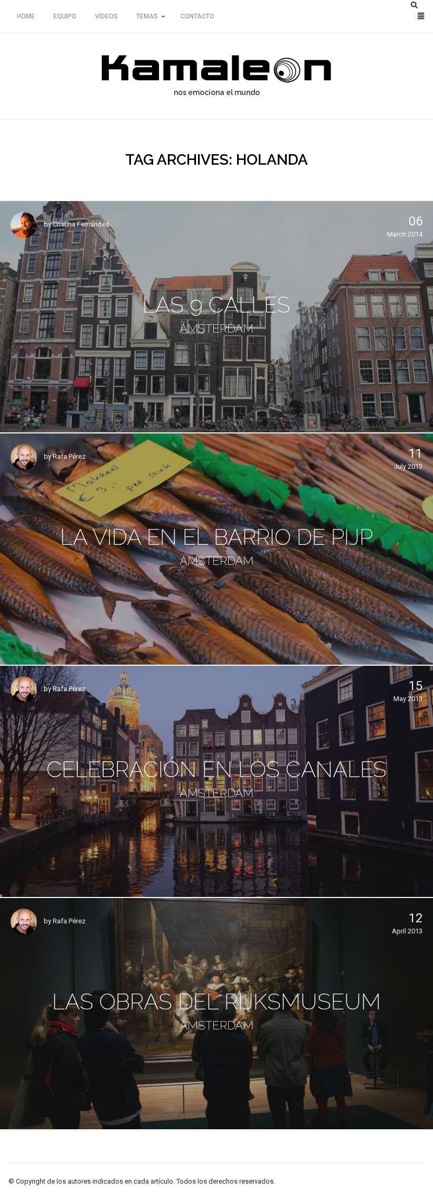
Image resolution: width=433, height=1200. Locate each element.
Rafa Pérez (69, 456)
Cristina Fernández (81, 224)
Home (26, 16)
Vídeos (106, 16)
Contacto (197, 16)
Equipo (65, 16)
